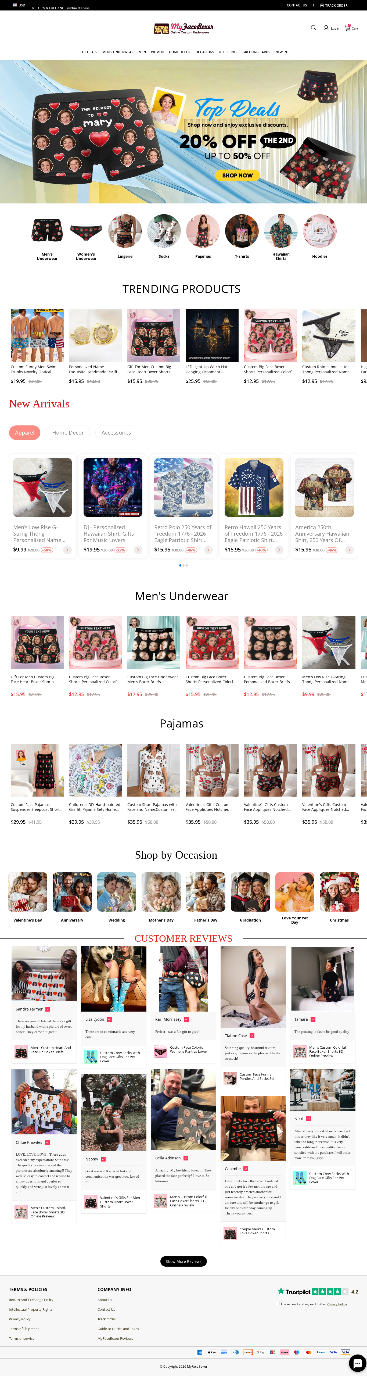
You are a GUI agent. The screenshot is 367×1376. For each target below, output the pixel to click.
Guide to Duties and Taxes (118, 1328)
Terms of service (21, 1338)
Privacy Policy (20, 1319)
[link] (88, 52)
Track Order (336, 5)
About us (105, 1299)
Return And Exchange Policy (31, 1299)
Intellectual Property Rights (30, 1309)
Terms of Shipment (24, 1328)
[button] (313, 28)
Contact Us (106, 1309)
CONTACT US (297, 5)
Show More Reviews (184, 1261)
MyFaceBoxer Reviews (115, 1338)
